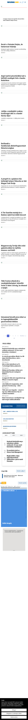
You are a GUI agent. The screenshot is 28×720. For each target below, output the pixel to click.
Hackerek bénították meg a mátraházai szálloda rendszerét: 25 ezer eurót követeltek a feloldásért (15, 444)
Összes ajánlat (21, 471)
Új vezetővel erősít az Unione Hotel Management (15, 451)
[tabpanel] (13, 451)
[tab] (6, 435)
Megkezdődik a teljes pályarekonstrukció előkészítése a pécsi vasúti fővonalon (15, 458)
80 (14, 338)
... (11, 338)
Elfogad (14, 710)
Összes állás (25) (21, 405)
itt (20, 532)
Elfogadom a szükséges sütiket (14, 713)
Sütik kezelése (14, 717)
